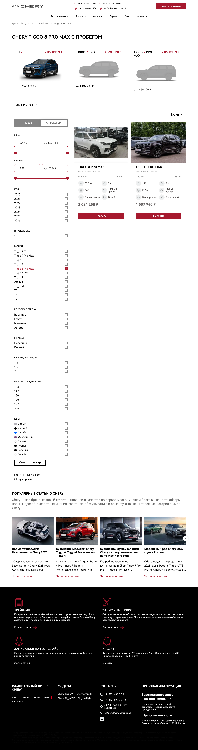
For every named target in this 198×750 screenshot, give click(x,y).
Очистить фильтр (30, 462)
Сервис (37, 697)
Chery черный (23, 479)
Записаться (110, 627)
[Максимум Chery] (28, 6)
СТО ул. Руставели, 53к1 (117, 713)
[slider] (15, 153)
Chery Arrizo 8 (84, 694)
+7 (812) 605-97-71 (115, 694)
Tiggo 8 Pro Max (23, 104)
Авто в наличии (20, 697)
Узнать (107, 663)
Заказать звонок (171, 6)
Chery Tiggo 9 (65, 694)
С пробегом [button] (53, 122)
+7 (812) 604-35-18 (115, 699)
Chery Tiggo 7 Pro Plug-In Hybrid (75, 698)
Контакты (17, 701)
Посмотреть (22, 627)
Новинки (176, 114)
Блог (47, 697)
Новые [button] (28, 122)
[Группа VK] (102, 719)
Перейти (101, 215)
